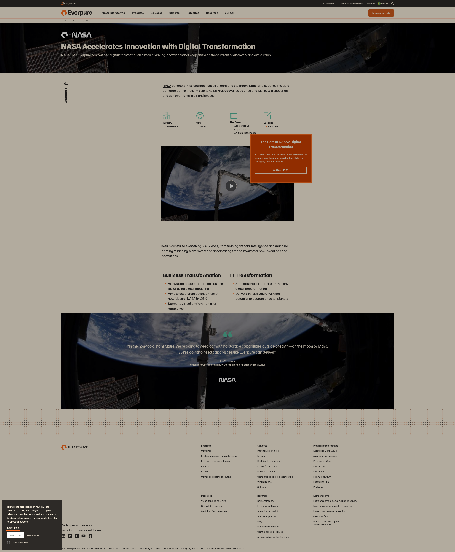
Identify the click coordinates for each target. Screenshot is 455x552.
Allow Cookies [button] (15, 535)
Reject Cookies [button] (33, 535)
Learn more (13, 527)
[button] (18, 542)
